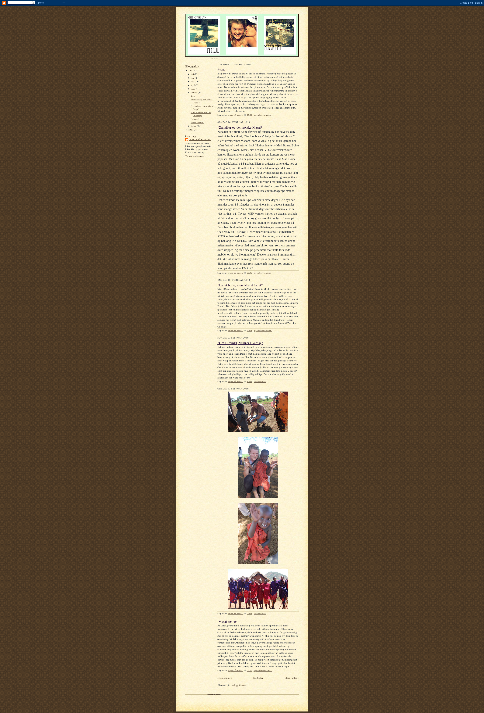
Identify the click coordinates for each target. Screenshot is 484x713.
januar (194, 125)
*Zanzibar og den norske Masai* (239, 127)
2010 (191, 70)
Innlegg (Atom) (238, 685)
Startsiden (258, 677)
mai (193, 81)
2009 (191, 129)
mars (193, 88)
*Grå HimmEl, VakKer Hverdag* (201, 114)
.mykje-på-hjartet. (200, 139)
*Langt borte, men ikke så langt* (240, 285)
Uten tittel (195, 119)
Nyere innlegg (224, 677)
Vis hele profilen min (194, 155)
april (193, 85)
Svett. (193, 96)
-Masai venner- (197, 122)
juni (193, 77)
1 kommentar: (260, 382)
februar (194, 92)
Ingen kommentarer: (263, 115)
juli (192, 74)
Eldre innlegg (292, 677)
